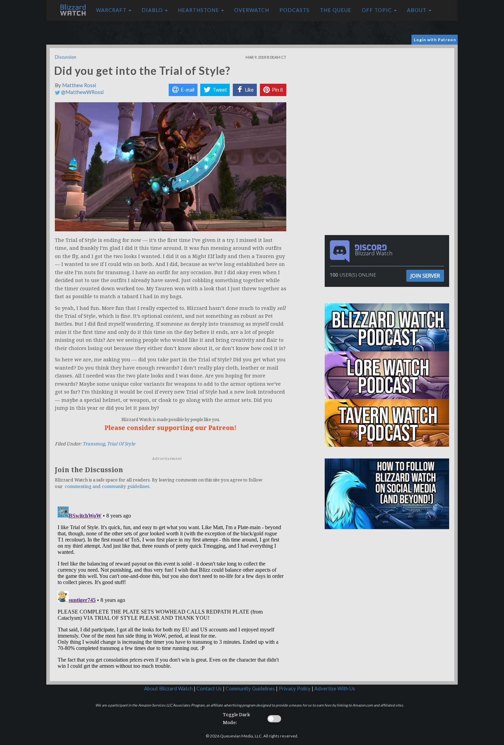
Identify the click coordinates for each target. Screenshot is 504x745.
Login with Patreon (435, 39)
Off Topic (377, 10)
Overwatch (251, 10)
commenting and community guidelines (107, 486)
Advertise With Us (334, 688)
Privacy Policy (295, 688)
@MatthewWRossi (82, 92)
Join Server (425, 275)
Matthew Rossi (79, 85)
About (417, 10)
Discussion (65, 57)
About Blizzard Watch (168, 688)
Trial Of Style (121, 443)
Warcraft (112, 10)
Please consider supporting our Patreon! (171, 427)
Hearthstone (199, 10)
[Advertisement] (388, 96)
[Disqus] (170, 589)
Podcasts (294, 10)
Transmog (94, 443)
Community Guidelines (250, 688)
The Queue (335, 10)
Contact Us (209, 688)
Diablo (153, 10)
